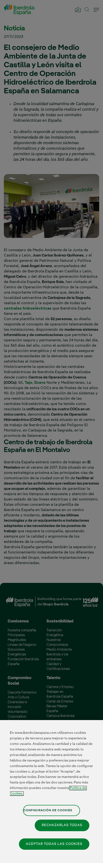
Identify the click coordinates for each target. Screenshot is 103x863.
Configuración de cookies (47, 810)
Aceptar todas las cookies (54, 844)
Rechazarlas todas (62, 825)
